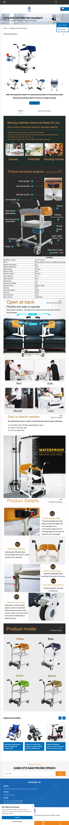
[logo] (29, 9)
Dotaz (34, 103)
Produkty (20, 21)
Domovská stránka (9, 21)
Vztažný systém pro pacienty (18, 28)
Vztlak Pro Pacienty (31, 21)
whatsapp (62, 29)
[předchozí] (5, 84)
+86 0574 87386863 (9, 795)
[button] (60, 718)
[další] (62, 84)
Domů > (6, 28)
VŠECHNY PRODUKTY (11, 34)
